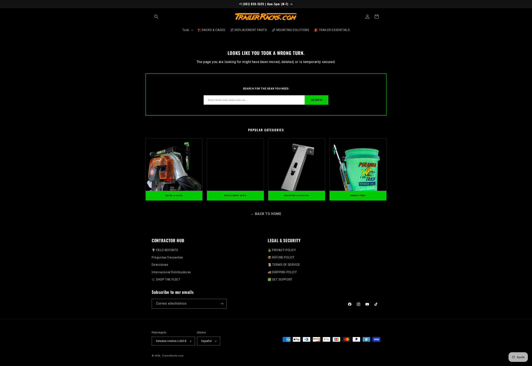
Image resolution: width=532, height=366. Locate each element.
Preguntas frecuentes (167, 257)
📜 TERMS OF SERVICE (284, 264)
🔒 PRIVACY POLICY (282, 250)
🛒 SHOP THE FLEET (166, 279)
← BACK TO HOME (266, 214)
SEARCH (316, 100)
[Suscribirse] (221, 304)
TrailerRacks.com (173, 355)
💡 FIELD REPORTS (165, 250)
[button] (156, 16)
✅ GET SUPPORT (280, 279)
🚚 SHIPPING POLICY (282, 272)
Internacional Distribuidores (171, 272)
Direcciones (160, 264)
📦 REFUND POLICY (281, 257)
